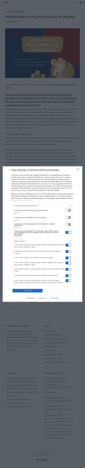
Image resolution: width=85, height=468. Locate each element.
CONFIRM (27, 290)
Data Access (42, 298)
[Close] (78, 170)
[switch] (68, 210)
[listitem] (42, 206)
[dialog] (42, 234)
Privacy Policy (54, 298)
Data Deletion (30, 298)
